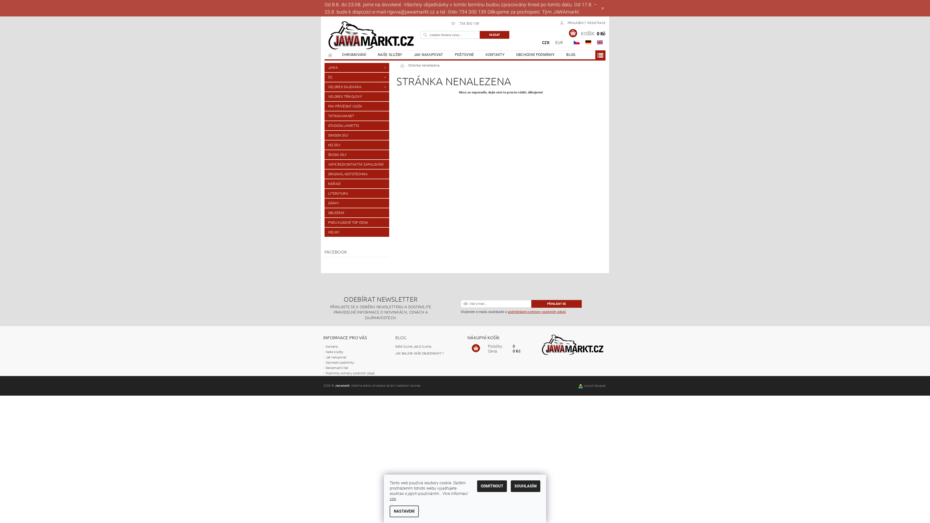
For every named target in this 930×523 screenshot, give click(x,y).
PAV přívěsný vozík (345, 106)
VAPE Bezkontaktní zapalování (356, 164)
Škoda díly (337, 155)
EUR (559, 42)
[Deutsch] (588, 42)
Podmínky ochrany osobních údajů (350, 373)
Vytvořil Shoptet (594, 386)
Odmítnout (492, 486)
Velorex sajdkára (344, 87)
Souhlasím (525, 486)
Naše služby (390, 55)
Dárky (333, 203)
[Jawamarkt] (372, 36)
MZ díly (334, 145)
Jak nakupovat (428, 55)
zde (393, 499)
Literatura (338, 193)
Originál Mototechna (348, 174)
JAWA (333, 67)
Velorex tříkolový (345, 97)
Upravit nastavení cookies (403, 385)
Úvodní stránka (330, 55)
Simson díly (338, 135)
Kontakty (495, 55)
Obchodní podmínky (535, 55)
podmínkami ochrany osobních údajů (537, 312)
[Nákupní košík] (476, 348)
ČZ (330, 77)
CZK (546, 42)
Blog (570, 55)
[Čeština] (577, 42)
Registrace (596, 23)
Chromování (354, 55)
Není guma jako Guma (413, 346)
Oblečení (336, 213)
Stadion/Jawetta (343, 126)
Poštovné (464, 55)
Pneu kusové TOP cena (348, 222)
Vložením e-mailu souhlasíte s (513, 312)
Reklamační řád (337, 368)
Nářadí (334, 184)
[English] (600, 42)
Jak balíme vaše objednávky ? (419, 353)
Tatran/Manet (341, 116)
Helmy (334, 232)
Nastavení (404, 511)
